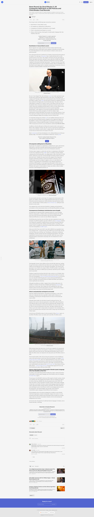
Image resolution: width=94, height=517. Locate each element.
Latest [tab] (33, 466)
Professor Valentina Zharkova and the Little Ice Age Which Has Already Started (42, 487)
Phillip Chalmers (34, 444)
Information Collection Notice (46, 417)
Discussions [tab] (37, 466)
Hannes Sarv (33, 16)
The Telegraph (58, 221)
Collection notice (54, 510)
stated (42, 100)
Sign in (91, 2)
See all (31, 495)
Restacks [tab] (35, 435)
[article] (47, 472)
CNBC (45, 152)
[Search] (80, 2)
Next (62, 428)
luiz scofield (33, 450)
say (46, 117)
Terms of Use (52, 416)
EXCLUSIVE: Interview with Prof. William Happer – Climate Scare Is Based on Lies (42, 478)
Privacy (47, 510)
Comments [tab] (31, 435)
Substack (42, 514)
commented (34, 133)
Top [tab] (30, 466)
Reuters (57, 313)
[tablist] (33, 435)
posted (59, 134)
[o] (61, 471)
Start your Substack (44, 512)
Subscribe (86, 2)
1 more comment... (32, 461)
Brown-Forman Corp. (52, 202)
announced (44, 56)
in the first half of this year (41, 365)
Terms (50, 510)
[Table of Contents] (1, 258)
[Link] (28, 46)
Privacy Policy (54, 417)
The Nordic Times (32, 375)
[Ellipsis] (64, 444)
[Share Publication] (82, 2)
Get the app (52, 512)
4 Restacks (40, 421)
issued (50, 96)
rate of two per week (50, 364)
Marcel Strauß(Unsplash (52, 195)
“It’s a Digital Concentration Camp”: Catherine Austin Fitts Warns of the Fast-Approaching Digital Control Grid (42, 469)
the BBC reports (43, 226)
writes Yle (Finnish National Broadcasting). (49, 276)
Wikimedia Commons (47, 93)
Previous (33, 428)
